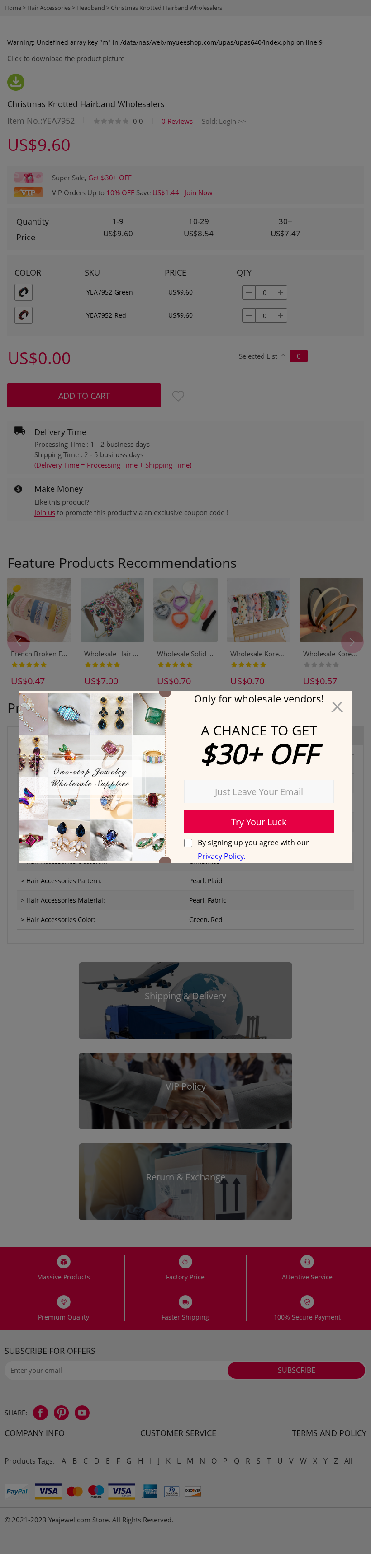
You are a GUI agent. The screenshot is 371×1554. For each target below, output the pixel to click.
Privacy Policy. (221, 856)
